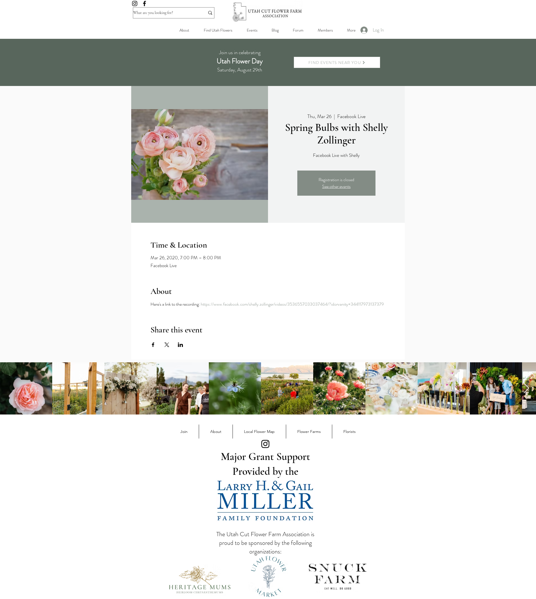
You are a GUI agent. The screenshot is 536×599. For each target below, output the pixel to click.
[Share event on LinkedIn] (180, 344)
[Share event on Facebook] (153, 344)
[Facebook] (144, 3)
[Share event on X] (166, 344)
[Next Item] (526, 388)
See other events (336, 186)
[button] (325, 30)
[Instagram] (134, 3)
